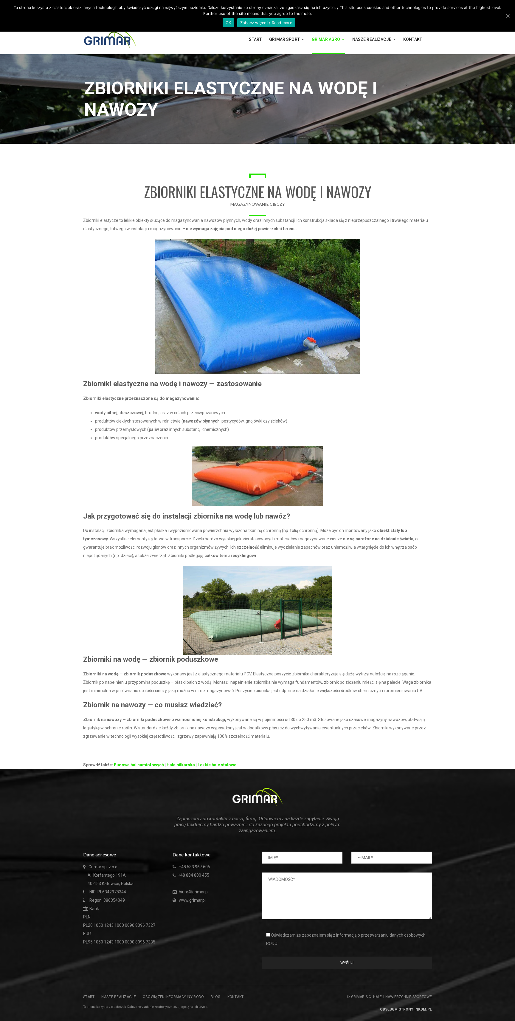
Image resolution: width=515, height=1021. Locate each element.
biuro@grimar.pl (193, 891)
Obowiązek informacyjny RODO (173, 997)
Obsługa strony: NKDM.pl (406, 1009)
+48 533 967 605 (194, 866)
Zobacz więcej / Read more (266, 22)
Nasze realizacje (118, 997)
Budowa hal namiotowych (139, 764)
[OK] (508, 16)
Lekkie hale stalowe (217, 764)
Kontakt (235, 997)
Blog (215, 997)
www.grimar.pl (192, 900)
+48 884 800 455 (193, 875)
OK (228, 22)
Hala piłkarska (181, 764)
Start (88, 997)
